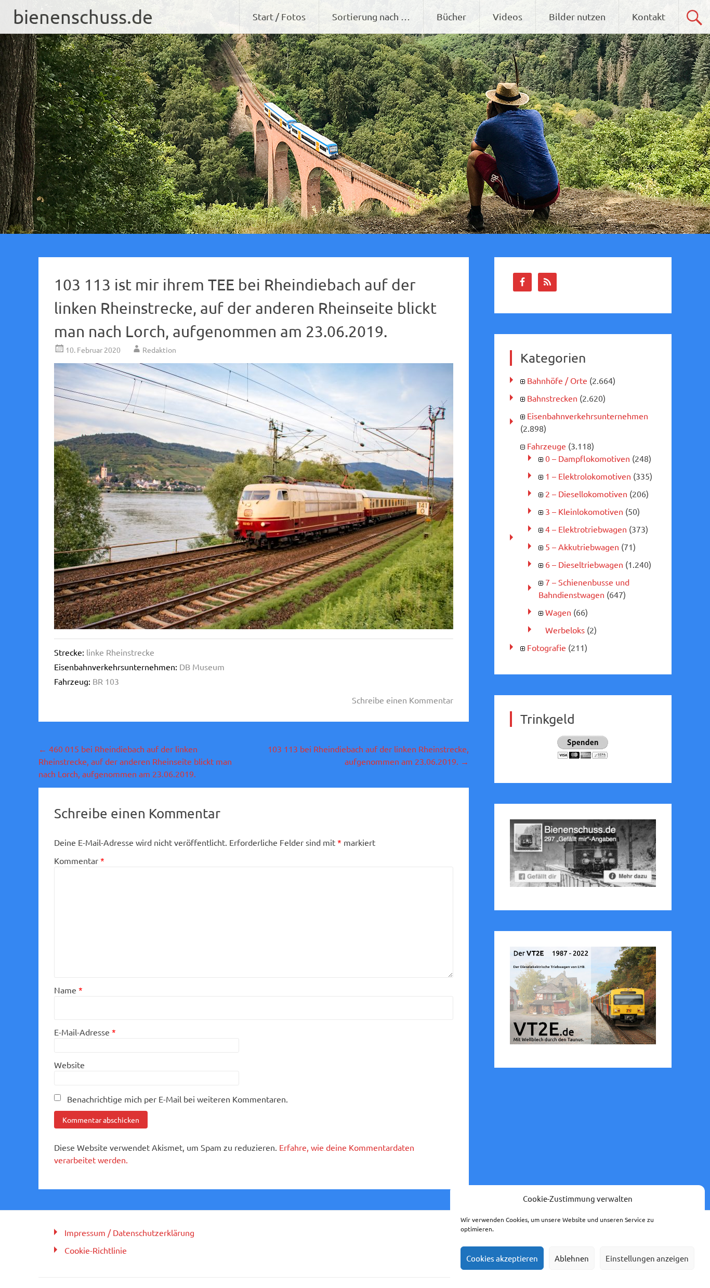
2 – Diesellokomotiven (586, 493)
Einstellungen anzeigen (647, 1258)
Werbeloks (565, 630)
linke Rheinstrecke (120, 652)
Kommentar (79, 860)
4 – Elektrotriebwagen (586, 529)
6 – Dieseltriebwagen (584, 564)
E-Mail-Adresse (85, 1032)
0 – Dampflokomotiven (587, 458)
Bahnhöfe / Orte (557, 380)
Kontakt (648, 16)
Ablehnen (572, 1258)
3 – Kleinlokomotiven (584, 511)
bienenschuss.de (83, 16)
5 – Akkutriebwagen (582, 546)
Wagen (558, 612)
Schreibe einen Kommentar (402, 700)
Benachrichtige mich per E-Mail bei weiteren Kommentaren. (177, 1099)
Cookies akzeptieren (502, 1258)
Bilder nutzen (577, 16)
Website (69, 1064)
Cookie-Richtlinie (95, 1250)
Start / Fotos (279, 16)
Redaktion (159, 349)
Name (68, 990)
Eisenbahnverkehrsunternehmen (587, 415)
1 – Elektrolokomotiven (588, 476)
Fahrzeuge (546, 446)
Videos (507, 16)
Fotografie (546, 647)
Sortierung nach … (371, 16)
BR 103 (106, 681)
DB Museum (202, 666)
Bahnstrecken (552, 398)
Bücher (451, 16)
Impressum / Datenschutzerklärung (129, 1232)
